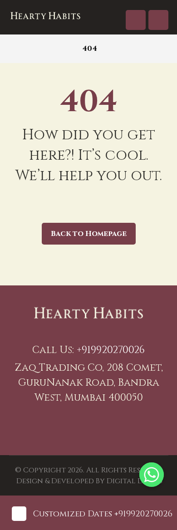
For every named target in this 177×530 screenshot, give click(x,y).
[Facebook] (77, 428)
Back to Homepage (89, 234)
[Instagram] (100, 428)
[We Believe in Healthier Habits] (45, 16)
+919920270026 (111, 350)
